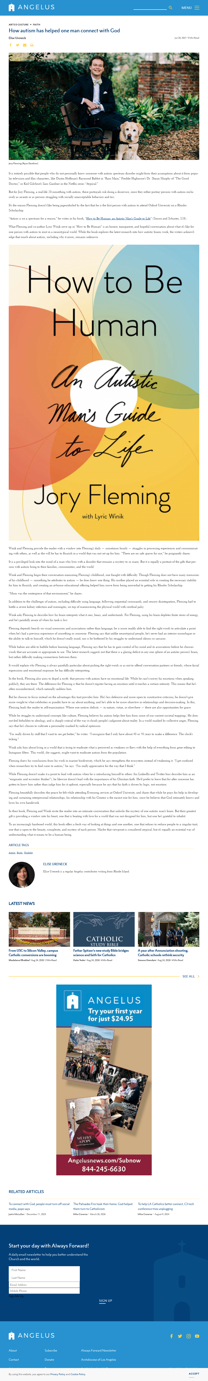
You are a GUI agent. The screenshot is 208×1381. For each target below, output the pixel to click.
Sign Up (105, 1300)
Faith (36, 24)
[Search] (170, 7)
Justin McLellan (16, 1214)
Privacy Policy (57, 1374)
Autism (12, 852)
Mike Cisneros (80, 1214)
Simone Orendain (147, 960)
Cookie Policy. (78, 1374)
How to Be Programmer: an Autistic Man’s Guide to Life (118, 218)
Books (20, 852)
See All (189, 976)
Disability (28, 852)
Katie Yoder (79, 960)
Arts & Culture (19, 24)
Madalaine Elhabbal (19, 960)
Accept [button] (194, 1373)
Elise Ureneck (17, 38)
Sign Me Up (16, 1296)
